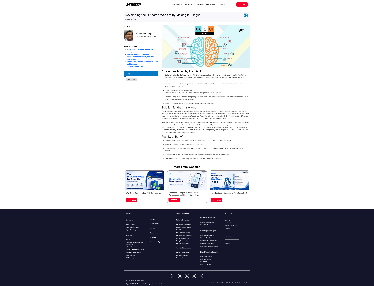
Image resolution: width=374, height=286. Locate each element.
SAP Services (130, 247)
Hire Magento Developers (183, 224)
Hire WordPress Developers (184, 235)
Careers (227, 243)
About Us (227, 220)
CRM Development (131, 258)
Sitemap (244, 282)
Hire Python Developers (183, 241)
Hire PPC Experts (205, 264)
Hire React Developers (182, 258)
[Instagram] (201, 276)
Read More (131, 200)
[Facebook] (173, 276)
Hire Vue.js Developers (182, 255)
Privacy (237, 282)
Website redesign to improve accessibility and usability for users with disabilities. (140, 56)
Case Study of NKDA (135, 66)
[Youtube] (194, 276)
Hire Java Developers (182, 243)
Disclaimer (211, 282)
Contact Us (229, 282)
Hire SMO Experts (205, 259)
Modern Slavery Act (230, 225)
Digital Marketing (131, 230)
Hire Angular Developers (183, 252)
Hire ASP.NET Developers (183, 227)
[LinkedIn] (187, 276)
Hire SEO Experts (205, 262)
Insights (222, 4)
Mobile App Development (133, 252)
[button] (181, 4)
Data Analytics (154, 233)
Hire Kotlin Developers (207, 243)
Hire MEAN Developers (207, 222)
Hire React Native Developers (209, 246)
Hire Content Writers (206, 256)
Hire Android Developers (207, 235)
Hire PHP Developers (182, 230)
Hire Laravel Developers (183, 238)
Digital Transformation (132, 227)
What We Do (188, 4)
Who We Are (176, 4)
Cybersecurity (154, 223)
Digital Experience (131, 224)
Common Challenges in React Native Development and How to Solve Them (183, 194)
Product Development (156, 242)
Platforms (200, 4)
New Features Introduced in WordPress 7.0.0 (229, 193)
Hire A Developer (210, 4)
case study (131, 79)
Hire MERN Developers (207, 225)
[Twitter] (180, 276)
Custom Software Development (135, 249)
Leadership (228, 223)
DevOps (128, 239)
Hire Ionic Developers (206, 238)
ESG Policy (228, 228)
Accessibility (220, 282)
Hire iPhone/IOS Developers (208, 240)
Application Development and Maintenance (134, 243)
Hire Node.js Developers (183, 232)
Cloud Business (130, 255)
